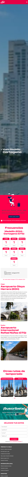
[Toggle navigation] (26, 2)
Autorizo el (13, 441)
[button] (13, 398)
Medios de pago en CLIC (5, 458)
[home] (3, 2)
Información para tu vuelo (5, 451)
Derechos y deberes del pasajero (6, 449)
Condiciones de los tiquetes (5, 453)
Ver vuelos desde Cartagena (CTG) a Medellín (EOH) (14, 279)
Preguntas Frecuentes (4, 460)
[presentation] (2, 388)
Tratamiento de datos (4, 468)
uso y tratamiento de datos (15, 441)
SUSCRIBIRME (14, 439)
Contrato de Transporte (5, 470)
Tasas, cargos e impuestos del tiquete (7, 455)
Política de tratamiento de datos (6, 465)
